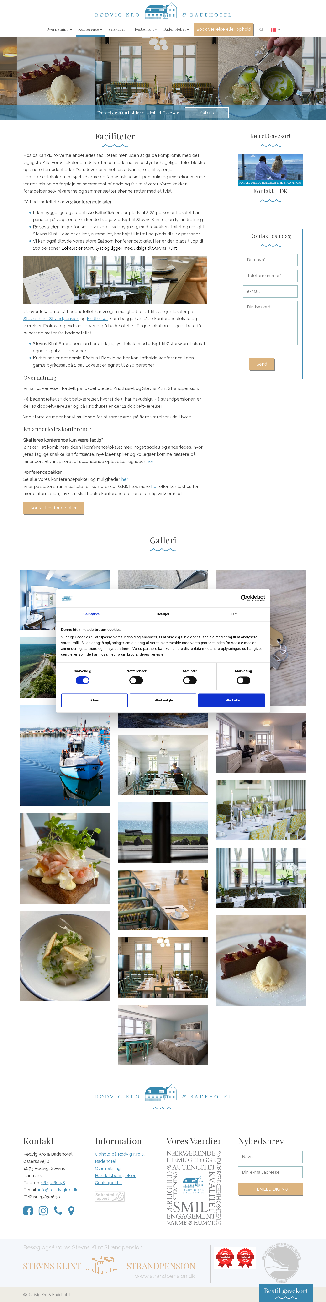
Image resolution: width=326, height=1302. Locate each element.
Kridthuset (97, 318)
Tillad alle (232, 700)
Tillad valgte (163, 700)
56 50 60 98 (53, 1182)
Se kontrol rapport (110, 1196)
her (150, 461)
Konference (89, 29)
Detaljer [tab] (163, 614)
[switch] (136, 680)
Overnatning (58, 29)
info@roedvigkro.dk (57, 1189)
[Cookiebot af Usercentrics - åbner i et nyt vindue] (244, 598)
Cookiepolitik (108, 1182)
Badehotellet (175, 29)
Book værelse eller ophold (223, 29)
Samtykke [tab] (91, 614)
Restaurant (145, 29)
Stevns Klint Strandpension (51, 318)
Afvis (94, 700)
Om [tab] (234, 614)
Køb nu (207, 112)
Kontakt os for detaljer (54, 507)
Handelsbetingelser (115, 1175)
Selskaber (117, 29)
